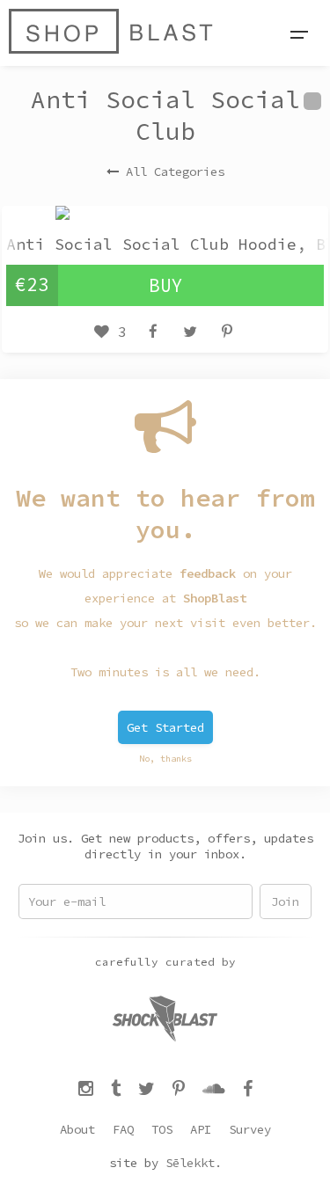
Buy (166, 285)
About (77, 1129)
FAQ (123, 1129)
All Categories (175, 171)
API (200, 1129)
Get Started (165, 727)
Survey (250, 1129)
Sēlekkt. (193, 1163)
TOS (161, 1129)
